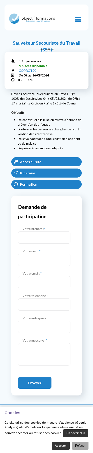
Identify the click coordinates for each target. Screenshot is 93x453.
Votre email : (32, 273)
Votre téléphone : (35, 296)
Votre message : (35, 340)
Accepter (61, 445)
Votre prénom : (34, 229)
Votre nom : (32, 251)
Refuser (80, 445)
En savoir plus (75, 433)
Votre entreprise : (35, 318)
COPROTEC (28, 70)
